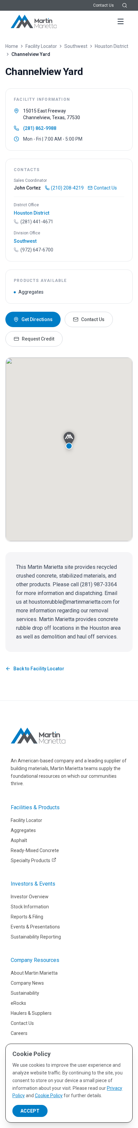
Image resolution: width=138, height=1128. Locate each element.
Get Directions (37, 319)
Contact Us (103, 5)
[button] (69, 440)
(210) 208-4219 (67, 188)
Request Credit (38, 339)
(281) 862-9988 (39, 128)
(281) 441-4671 (36, 221)
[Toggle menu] (120, 21)
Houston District (111, 46)
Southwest (75, 46)
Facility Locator (41, 46)
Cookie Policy (49, 1095)
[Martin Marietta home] (38, 736)
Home (11, 46)
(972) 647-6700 (36, 249)
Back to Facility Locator (38, 668)
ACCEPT (30, 1111)
